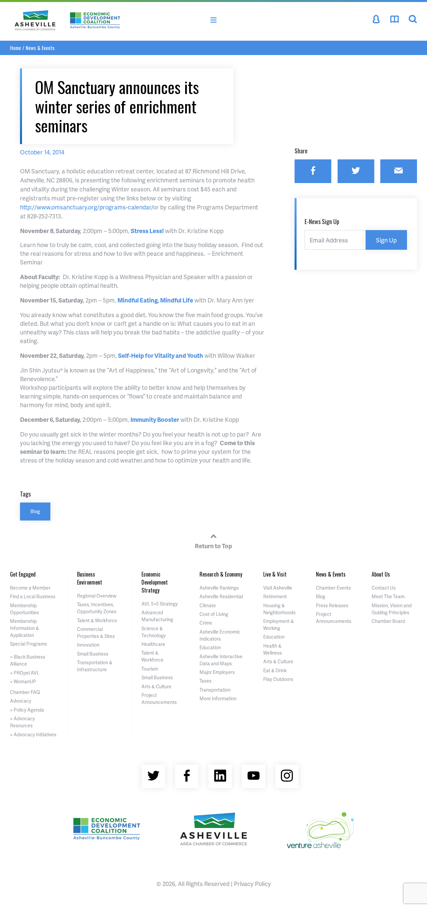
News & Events (40, 47)
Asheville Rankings (219, 588)
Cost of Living (213, 614)
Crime (205, 623)
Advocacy (20, 701)
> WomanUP (23, 681)
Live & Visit (275, 574)
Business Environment (89, 578)
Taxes (205, 681)
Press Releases (332, 605)
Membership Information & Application (24, 628)
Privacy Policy (252, 883)
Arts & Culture (156, 686)
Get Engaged (23, 574)
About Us (381, 574)
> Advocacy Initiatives (33, 734)
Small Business (92, 654)
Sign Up (386, 240)
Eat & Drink (275, 670)
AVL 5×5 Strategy (159, 604)
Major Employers (217, 672)
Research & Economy (220, 574)
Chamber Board (388, 621)
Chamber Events (333, 588)
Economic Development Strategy (154, 582)
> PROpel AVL (24, 673)
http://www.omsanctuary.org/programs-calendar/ (86, 207)
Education (210, 647)
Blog (35, 511)
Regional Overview (96, 596)
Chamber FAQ (25, 692)
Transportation (215, 690)
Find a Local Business (32, 596)
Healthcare (153, 644)
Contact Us (384, 588)
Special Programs (28, 644)
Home (15, 47)
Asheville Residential (221, 596)
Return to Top (213, 546)
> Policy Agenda (27, 710)
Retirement (275, 596)
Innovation (88, 645)
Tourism (149, 669)
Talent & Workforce (97, 620)
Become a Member (30, 588)
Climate (207, 605)
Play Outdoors (278, 679)
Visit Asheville (277, 588)
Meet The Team (388, 596)
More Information (218, 698)
